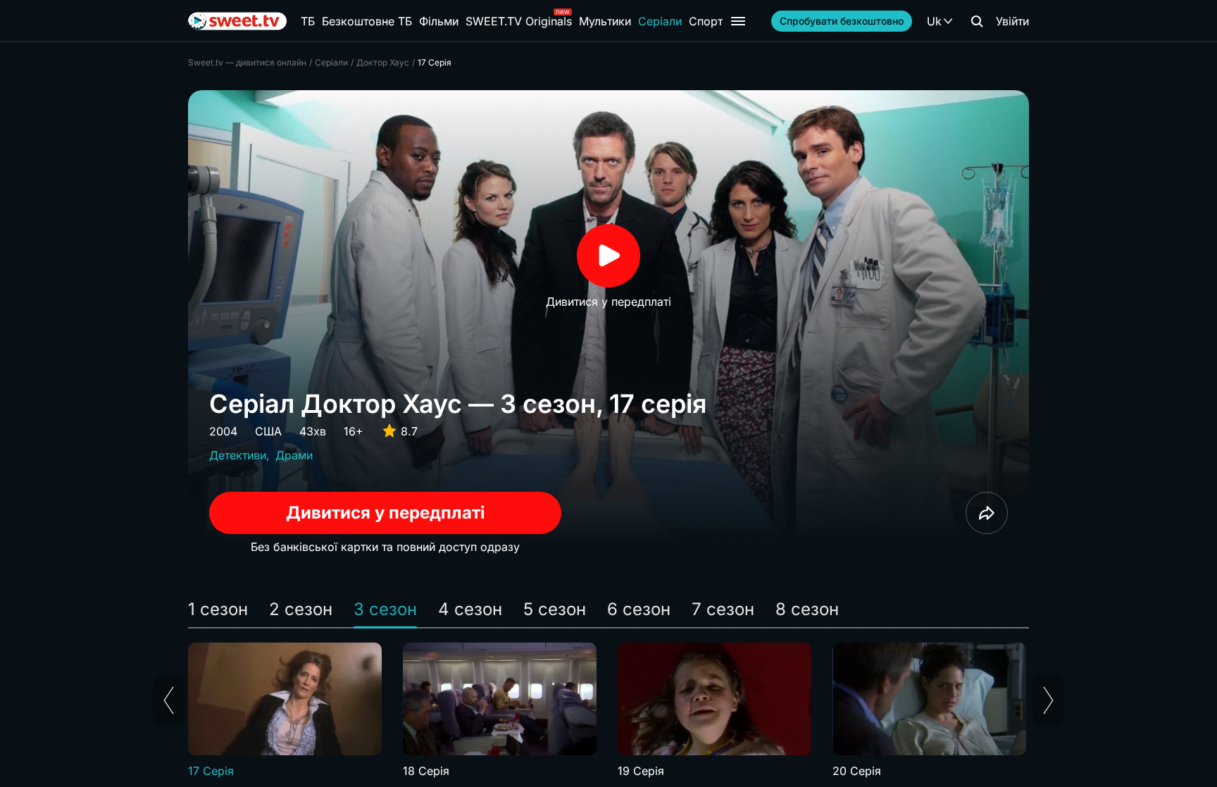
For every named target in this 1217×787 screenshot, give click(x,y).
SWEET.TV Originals (519, 21)
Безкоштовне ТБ (367, 21)
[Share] (987, 513)
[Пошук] (976, 21)
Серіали (660, 21)
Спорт (706, 21)
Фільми (438, 21)
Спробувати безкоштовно (842, 21)
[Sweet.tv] (237, 21)
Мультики (605, 21)
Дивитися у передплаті (385, 512)
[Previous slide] (169, 700)
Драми (294, 455)
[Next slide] (1048, 700)
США (268, 431)
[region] (608, 711)
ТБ (308, 21)
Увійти (1012, 21)
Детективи (237, 455)
